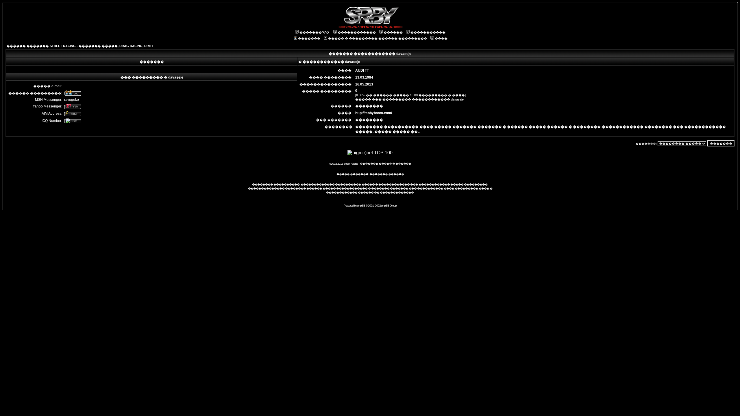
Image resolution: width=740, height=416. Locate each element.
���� (441, 38)
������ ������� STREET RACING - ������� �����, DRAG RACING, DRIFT (80, 46)
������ (393, 32)
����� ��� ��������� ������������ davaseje (409, 99)
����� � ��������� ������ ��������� (377, 38)
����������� (427, 32)
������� (309, 38)
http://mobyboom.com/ (373, 113)
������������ (357, 32)
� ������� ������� (388, 188)
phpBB (361, 205)
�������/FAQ (314, 32)
